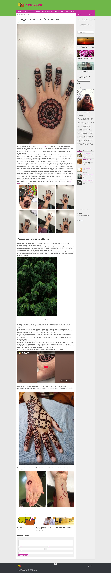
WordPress (25, 570)
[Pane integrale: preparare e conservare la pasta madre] (79, 161)
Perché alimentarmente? (83, 71)
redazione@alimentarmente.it (83, 215)
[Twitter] (89, 14)
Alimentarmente (86, 174)
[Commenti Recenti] (92, 150)
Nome (19, 546)
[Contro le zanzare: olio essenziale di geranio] (85, 53)
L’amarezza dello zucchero (88, 181)
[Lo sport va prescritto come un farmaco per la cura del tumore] (45, 521)
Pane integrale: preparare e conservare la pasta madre (88, 163)
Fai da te (47, 11)
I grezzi (84, 153)
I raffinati (85, 180)
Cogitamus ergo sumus (70, 11)
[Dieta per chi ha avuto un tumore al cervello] (79, 155)
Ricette (84, 160)
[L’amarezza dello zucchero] (79, 182)
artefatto (45, 325)
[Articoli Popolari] (79, 150)
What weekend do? (55, 11)
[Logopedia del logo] (26, 521)
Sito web (20, 550)
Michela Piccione (21, 22)
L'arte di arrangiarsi (87, 159)
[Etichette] (84, 150)
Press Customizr (34, 570)
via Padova (45, 146)
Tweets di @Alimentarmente (82, 208)
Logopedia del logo (21, 527)
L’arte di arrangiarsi (29, 11)
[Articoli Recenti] (88, 150)
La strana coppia (39, 11)
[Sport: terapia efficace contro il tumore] (64, 521)
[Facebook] (91, 14)
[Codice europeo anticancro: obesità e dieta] (79, 170)
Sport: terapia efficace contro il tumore (63, 527)
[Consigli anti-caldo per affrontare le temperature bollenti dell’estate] (85, 41)
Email (48, 546)
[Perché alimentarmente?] (85, 66)
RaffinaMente (20, 11)
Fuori (62, 11)
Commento (20, 538)
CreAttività (20, 14)
